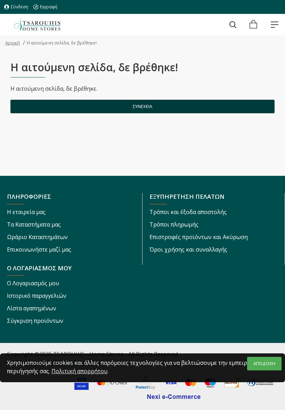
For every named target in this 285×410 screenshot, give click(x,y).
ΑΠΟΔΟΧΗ (264, 363)
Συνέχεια (142, 106)
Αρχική (12, 43)
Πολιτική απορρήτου (79, 371)
